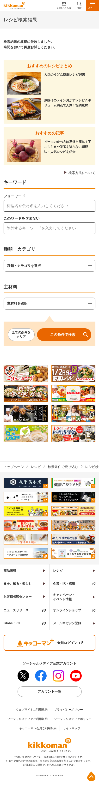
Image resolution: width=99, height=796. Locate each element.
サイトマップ (71, 728)
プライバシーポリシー (68, 709)
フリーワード (14, 196)
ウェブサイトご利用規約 (32, 709)
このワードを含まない (22, 218)
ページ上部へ (91, 776)
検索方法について (81, 173)
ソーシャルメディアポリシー (73, 719)
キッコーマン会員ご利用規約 (37, 728)
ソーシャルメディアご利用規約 (27, 719)
